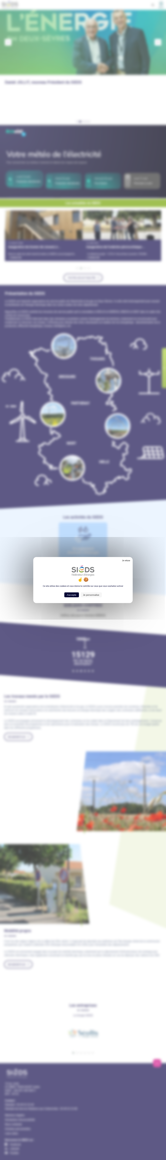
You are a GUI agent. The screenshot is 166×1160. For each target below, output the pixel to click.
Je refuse (126, 560)
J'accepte (71, 595)
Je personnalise (91, 595)
